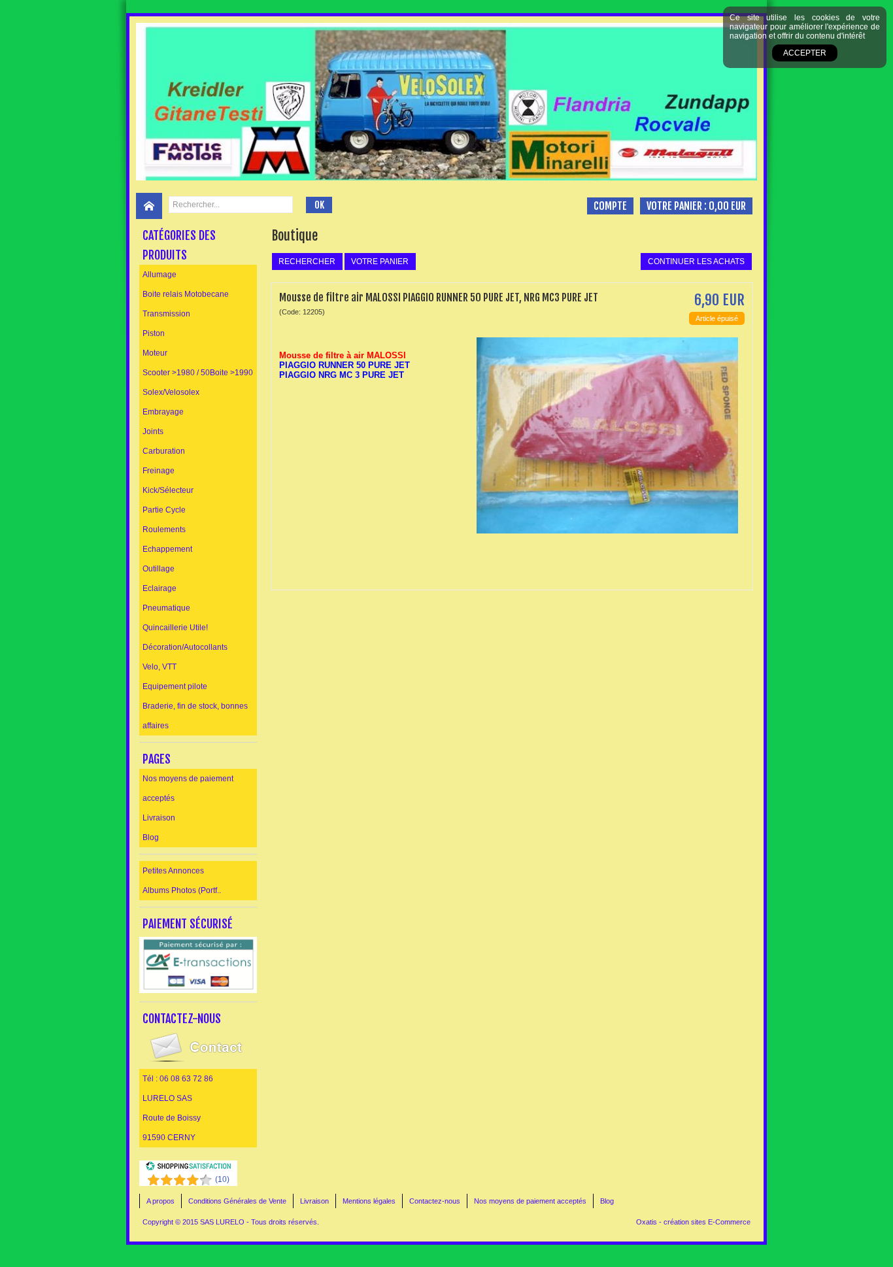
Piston (154, 333)
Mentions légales (369, 1201)
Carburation (164, 451)
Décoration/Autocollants (185, 647)
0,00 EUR (727, 205)
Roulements (164, 529)
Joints (153, 431)
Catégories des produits (179, 245)
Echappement (167, 549)
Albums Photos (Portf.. (182, 890)
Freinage (159, 470)
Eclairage (160, 588)
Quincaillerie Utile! (175, 627)
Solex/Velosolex (171, 392)
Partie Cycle (164, 510)
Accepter (804, 53)
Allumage (160, 274)
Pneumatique (166, 608)
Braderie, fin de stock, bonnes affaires (195, 715)
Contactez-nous (434, 1201)
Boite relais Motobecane (186, 294)
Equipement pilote (175, 686)
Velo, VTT (160, 666)
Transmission (166, 313)
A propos (160, 1201)
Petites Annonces (173, 870)
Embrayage (163, 411)
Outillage (159, 568)
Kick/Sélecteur (168, 490)
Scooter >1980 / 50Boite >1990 (198, 372)
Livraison (159, 817)
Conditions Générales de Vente (237, 1201)
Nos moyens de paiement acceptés (188, 788)
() (222, 1179)
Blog (151, 837)
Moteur (155, 353)
